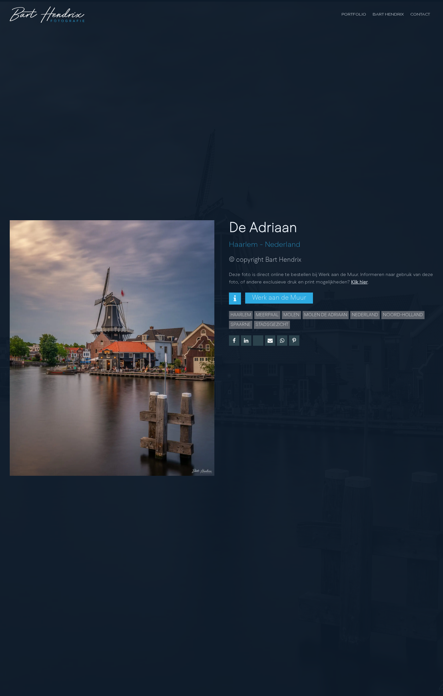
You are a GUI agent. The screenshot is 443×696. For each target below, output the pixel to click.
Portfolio (353, 14)
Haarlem (243, 245)
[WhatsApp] (282, 340)
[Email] (270, 340)
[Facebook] (234, 340)
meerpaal (267, 315)
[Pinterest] (294, 340)
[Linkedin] (246, 340)
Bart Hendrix (388, 14)
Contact (420, 14)
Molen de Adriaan (325, 315)
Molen (291, 315)
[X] (258, 340)
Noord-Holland (403, 315)
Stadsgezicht (272, 324)
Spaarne (241, 324)
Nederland (282, 245)
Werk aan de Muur (279, 298)
